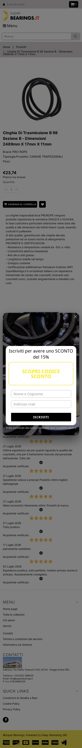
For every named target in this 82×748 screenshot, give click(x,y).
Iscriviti (41, 417)
